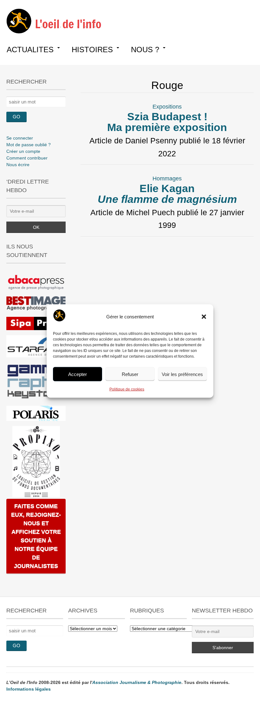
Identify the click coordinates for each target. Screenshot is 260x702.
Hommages (167, 178)
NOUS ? (145, 49)
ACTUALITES (30, 49)
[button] (204, 317)
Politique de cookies (126, 389)
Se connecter (19, 138)
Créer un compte (23, 151)
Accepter (77, 374)
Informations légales (28, 689)
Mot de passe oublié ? (28, 144)
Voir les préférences (182, 374)
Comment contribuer (27, 157)
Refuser (130, 374)
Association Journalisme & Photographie (136, 682)
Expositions (167, 106)
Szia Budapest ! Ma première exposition (167, 121)
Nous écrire (17, 164)
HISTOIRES (92, 49)
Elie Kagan (167, 193)
